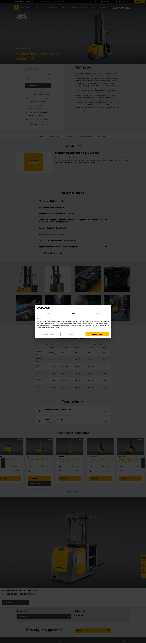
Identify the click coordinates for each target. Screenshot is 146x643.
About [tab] (98, 313)
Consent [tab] (47, 313)
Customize (72, 334)
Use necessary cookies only (49, 334)
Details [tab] (73, 313)
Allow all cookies (97, 334)
